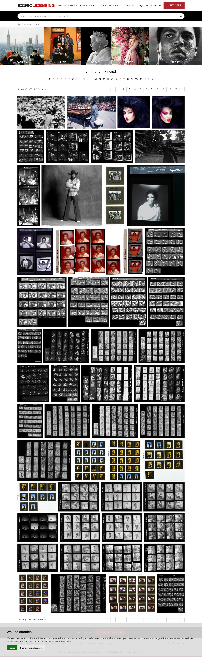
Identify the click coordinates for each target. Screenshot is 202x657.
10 (170, 89)
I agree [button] (12, 648)
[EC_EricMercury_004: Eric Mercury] (33, 383)
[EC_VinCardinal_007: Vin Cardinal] (164, 527)
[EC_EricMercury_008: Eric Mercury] (30, 421)
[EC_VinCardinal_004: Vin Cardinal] (80, 527)
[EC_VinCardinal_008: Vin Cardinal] (80, 558)
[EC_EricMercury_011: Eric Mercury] (44, 460)
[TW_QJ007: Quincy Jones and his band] (28, 195)
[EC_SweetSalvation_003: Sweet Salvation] (78, 593)
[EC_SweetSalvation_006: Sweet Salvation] (171, 593)
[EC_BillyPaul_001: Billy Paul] (124, 460)
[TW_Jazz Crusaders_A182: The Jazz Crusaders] (30, 146)
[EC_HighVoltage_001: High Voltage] (42, 302)
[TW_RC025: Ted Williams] (41, 112)
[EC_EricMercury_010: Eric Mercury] (68, 421)
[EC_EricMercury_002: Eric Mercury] (66, 346)
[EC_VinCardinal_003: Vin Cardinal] (121, 496)
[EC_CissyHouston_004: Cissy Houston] (133, 251)
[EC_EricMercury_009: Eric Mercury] (115, 421)
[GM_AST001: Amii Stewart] (133, 112)
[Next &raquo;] (182, 89)
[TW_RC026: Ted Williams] (91, 112)
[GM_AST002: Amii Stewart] (168, 112)
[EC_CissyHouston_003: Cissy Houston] (88, 251)
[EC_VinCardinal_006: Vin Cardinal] (37, 558)
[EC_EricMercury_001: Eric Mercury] (162, 346)
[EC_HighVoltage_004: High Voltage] (128, 302)
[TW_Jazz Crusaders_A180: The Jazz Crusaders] (112, 146)
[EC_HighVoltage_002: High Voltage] (165, 251)
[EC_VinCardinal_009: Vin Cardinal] (37, 527)
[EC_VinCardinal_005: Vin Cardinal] (122, 527)
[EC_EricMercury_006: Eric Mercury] (159, 383)
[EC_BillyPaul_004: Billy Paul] (36, 497)
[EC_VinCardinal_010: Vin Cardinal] (164, 558)
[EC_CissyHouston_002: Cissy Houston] (156, 195)
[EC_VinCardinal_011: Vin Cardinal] (122, 558)
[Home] (18, 24)
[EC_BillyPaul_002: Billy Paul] (89, 460)
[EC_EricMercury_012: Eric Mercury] (162, 421)
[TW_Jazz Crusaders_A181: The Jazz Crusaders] (67, 146)
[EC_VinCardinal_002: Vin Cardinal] (78, 496)
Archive (27, 24)
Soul (37, 24)
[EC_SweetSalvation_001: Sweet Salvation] (132, 593)
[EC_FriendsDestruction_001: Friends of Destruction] (114, 195)
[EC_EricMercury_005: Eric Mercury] (106, 383)
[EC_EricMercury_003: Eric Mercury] (114, 346)
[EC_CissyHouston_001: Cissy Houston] (35, 251)
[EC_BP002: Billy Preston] (71, 195)
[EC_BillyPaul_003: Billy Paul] (164, 460)
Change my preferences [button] (31, 648)
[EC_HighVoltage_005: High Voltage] (166, 302)
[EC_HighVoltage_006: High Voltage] (29, 346)
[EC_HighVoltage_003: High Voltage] (88, 302)
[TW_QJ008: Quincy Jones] (160, 146)
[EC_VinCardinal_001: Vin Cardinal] (164, 496)
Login (157, 5)
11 (176, 89)
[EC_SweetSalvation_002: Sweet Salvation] (33, 593)
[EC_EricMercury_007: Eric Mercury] (65, 383)
